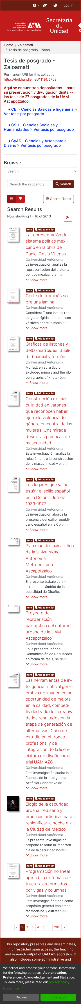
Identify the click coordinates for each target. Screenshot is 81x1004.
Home (8, 45)
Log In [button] (69, 5)
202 (57, 927)
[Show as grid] (20, 199)
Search (65, 184)
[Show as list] (11, 199)
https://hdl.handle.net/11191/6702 (30, 79)
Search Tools (60, 199)
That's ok (58, 997)
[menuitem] (36, 5)
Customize (11, 988)
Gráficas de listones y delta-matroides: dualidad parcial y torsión (48, 350)
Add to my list (45, 229)
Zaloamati (25, 45)
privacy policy (59, 982)
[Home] (24, 27)
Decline (21, 997)
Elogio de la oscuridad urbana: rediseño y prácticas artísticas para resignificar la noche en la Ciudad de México (49, 817)
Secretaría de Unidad (59, 26)
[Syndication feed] (68, 218)
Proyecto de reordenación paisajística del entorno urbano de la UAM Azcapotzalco (48, 625)
